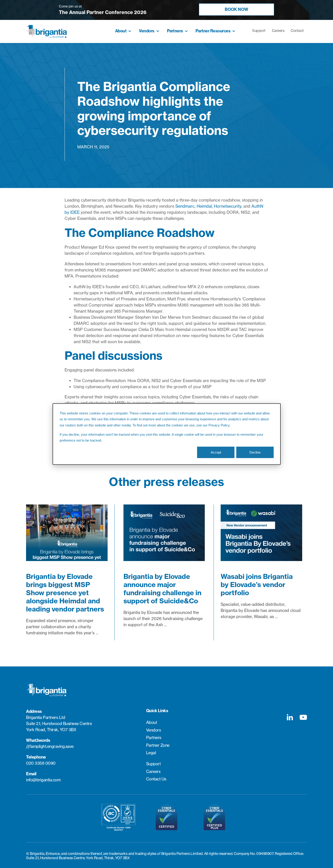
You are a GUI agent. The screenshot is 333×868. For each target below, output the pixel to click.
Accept (216, 452)
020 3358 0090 (41, 763)
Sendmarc (185, 206)
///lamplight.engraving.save (50, 746)
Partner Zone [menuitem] (157, 745)
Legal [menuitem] (151, 752)
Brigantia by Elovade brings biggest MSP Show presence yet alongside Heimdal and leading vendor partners (65, 592)
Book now (236, 9)
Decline (255, 452)
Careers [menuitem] (278, 30)
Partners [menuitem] (175, 31)
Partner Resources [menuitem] (213, 31)
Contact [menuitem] (297, 30)
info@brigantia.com (43, 779)
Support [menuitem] (258, 30)
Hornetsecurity (227, 206)
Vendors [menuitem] (146, 31)
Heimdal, (205, 206)
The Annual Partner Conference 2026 (103, 12)
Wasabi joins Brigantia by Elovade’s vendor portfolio (257, 584)
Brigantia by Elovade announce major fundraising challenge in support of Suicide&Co (162, 588)
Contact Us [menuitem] (156, 779)
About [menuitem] (121, 31)
